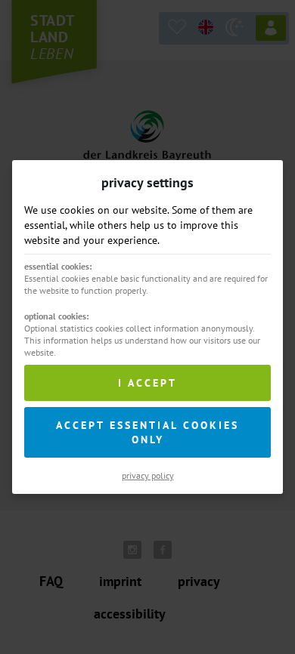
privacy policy (148, 475)
